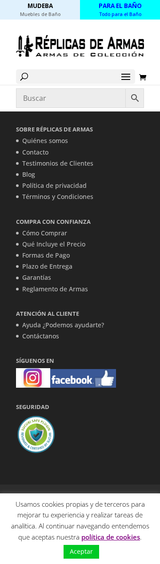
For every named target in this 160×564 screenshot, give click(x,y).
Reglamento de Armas (55, 289)
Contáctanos (40, 336)
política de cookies (110, 536)
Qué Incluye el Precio (53, 244)
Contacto (35, 152)
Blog (28, 174)
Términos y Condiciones (57, 196)
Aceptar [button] (81, 551)
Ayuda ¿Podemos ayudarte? (63, 325)
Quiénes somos (45, 140)
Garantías (36, 277)
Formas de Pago (46, 255)
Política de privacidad (54, 185)
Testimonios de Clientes (57, 163)
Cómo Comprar (44, 233)
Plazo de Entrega (47, 266)
